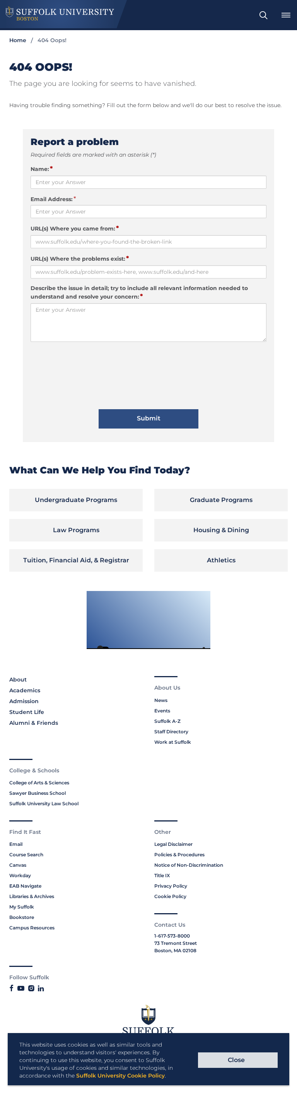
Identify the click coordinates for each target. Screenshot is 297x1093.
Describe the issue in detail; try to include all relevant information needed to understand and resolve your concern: (139, 292)
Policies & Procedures (179, 854)
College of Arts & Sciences (39, 783)
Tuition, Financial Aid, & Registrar (76, 560)
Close (236, 1060)
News (160, 700)
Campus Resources (32, 928)
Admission (24, 701)
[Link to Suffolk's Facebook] (11, 988)
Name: (42, 168)
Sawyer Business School (37, 793)
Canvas (17, 865)
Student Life (26, 712)
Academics (24, 690)
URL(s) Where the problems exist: (80, 258)
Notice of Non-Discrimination (188, 865)
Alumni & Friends (33, 722)
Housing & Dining (221, 530)
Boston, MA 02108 (175, 950)
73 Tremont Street (175, 943)
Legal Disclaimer (173, 844)
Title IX (162, 875)
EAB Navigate (25, 886)
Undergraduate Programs (76, 500)
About (18, 679)
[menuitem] (263, 15)
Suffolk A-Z (167, 721)
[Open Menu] (286, 15)
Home (17, 40)
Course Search (26, 854)
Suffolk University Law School (44, 803)
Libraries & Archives (31, 896)
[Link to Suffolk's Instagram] (31, 988)
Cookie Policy (170, 896)
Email (15, 844)
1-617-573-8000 (172, 936)
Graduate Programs (221, 500)
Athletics (221, 560)
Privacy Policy (170, 886)
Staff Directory (171, 731)
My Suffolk (21, 907)
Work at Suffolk (172, 742)
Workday (20, 875)
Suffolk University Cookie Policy (120, 1075)
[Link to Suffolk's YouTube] (20, 988)
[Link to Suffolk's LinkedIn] (41, 988)
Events (162, 711)
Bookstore (21, 917)
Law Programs (76, 530)
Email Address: (52, 199)
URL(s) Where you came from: (75, 228)
